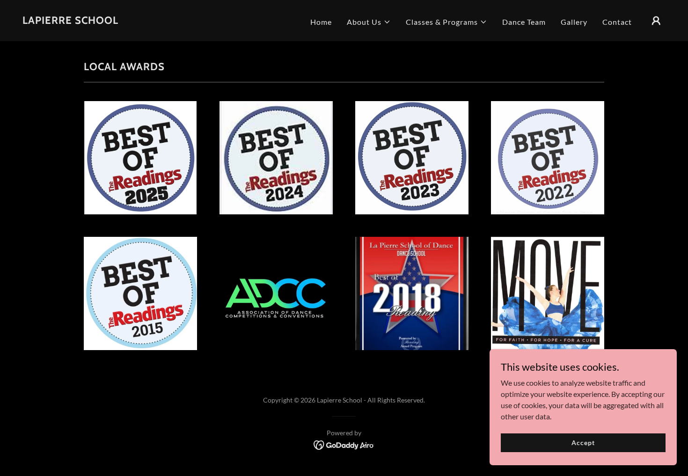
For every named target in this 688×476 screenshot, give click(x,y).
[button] (369, 22)
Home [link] (321, 21)
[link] (70, 20)
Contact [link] (617, 21)
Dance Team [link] (524, 21)
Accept (582, 443)
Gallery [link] (574, 21)
